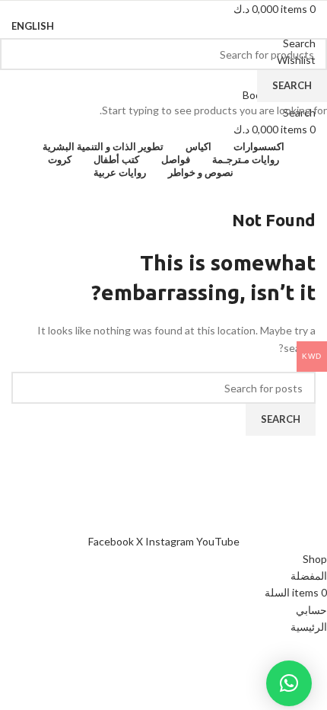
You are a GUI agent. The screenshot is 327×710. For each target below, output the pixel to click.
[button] (289, 683)
